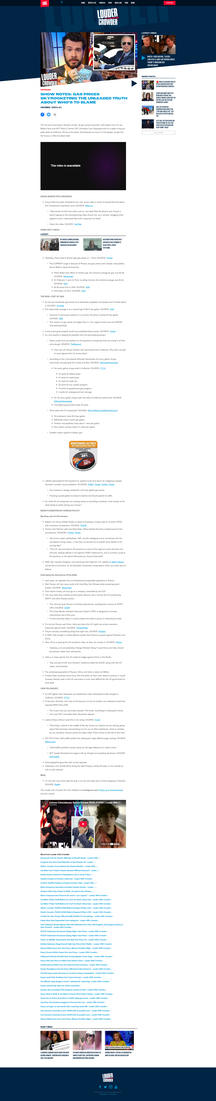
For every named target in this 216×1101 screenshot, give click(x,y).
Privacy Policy (103, 1094)
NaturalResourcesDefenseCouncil (103, 410)
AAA (65, 283)
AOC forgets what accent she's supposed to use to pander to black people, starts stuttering (112, 243)
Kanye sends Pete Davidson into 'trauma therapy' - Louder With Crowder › (71, 977)
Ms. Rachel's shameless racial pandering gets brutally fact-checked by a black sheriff (69, 242)
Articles (45, 90)
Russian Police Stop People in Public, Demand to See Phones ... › (67, 891)
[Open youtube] (116, 1087)
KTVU (66, 697)
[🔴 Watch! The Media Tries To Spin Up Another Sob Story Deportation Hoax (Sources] (148, 85)
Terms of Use (112, 1094)
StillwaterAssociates (109, 362)
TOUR (126, 2)
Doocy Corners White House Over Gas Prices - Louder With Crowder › (69, 952)
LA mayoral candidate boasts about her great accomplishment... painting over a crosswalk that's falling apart (54, 1055)
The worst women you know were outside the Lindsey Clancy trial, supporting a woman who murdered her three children (87, 1055)
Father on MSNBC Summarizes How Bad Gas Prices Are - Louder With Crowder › (74, 939)
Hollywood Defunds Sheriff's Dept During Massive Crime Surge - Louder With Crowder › (76, 956)
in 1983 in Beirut (116, 561)
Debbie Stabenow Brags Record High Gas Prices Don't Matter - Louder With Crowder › (76, 944)
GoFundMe (54, 756)
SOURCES (102, 2)
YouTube (77, 224)
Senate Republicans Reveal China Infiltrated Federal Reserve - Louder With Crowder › (76, 969)
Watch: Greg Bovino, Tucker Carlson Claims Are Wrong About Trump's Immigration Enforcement (161, 61)
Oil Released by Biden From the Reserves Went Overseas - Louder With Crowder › (74, 964)
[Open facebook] (100, 1087)
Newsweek (68, 276)
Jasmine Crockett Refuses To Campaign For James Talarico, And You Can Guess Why (118, 1054)
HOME (83, 2)
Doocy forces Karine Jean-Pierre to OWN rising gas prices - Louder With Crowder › (74, 998)
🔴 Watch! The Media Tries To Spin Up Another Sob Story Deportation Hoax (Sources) (165, 84)
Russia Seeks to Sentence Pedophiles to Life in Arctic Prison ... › (66, 874)
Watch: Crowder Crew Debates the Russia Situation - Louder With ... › (69, 866)
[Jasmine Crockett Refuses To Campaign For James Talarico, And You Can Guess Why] (119, 1040)
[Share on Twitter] (49, 115)
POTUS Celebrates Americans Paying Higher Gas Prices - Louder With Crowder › (74, 931)
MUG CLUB (118, 2)
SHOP (110, 2)
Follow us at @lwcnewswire (111, 790)
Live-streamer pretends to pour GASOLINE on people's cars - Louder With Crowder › (75, 1010)
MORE (133, 2)
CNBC (90, 484)
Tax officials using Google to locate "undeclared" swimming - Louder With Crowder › (75, 981)
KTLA (103, 368)
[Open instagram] (111, 1087)
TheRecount (76, 344)
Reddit (57, 784)
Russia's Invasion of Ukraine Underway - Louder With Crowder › (66, 878)
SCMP (67, 607)
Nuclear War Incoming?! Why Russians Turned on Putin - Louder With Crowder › (73, 989)
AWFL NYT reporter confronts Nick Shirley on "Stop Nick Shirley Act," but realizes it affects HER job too (165, 111)
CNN (112, 309)
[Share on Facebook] (42, 115)
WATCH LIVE (92, 2)
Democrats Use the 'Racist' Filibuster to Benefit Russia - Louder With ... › (70, 858)
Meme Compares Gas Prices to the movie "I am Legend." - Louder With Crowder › (74, 895)
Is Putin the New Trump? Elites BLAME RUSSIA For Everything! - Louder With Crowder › (77, 916)
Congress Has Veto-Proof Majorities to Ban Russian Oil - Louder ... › (68, 862)
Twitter (110, 257)
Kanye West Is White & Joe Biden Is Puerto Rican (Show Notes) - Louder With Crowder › (77, 994)
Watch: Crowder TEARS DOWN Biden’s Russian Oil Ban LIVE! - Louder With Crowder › (76, 908)
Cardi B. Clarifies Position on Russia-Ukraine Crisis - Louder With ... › (68, 883)
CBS (61, 318)
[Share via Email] (55, 115)
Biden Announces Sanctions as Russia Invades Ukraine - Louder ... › (68, 887)
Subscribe (169, 2)
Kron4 (97, 719)
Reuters (102, 631)
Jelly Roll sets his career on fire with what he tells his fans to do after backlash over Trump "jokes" (165, 124)
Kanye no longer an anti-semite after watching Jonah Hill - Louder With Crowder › (74, 1006)
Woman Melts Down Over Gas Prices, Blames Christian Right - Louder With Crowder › (75, 948)
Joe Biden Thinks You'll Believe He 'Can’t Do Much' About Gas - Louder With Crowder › (76, 899)
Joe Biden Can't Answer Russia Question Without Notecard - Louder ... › (70, 870)
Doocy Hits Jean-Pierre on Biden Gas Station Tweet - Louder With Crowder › (71, 960)
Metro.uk (89, 205)
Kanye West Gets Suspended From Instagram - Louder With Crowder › (69, 920)
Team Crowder (45, 107)
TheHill (83, 525)
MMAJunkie (50, 741)
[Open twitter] (105, 1087)
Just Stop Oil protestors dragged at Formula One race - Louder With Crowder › (73, 1002)
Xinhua (119, 642)
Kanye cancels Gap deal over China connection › (60, 985)
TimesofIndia (82, 627)
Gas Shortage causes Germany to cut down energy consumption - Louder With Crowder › (77, 973)
